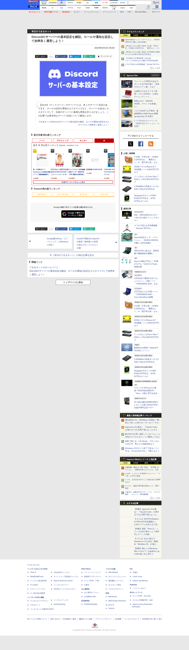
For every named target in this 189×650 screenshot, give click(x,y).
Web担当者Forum (36, 577)
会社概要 (118, 619)
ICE (131, 569)
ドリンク (83, 194)
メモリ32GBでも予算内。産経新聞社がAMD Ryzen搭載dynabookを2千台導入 (146, 113)
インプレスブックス (61, 600)
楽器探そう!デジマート (92, 577)
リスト (51, 56)
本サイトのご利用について (37, 619)
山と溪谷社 (85, 589)
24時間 (135, 35)
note (90, 56)
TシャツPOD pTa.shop (142, 596)
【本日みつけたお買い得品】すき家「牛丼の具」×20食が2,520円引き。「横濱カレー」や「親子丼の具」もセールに (142, 48)
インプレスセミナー (61, 585)
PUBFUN (133, 585)
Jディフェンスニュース (117, 577)
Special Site (132, 75)
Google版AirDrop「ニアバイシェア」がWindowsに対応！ (57, 241)
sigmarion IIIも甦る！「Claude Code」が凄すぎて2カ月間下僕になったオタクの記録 (142, 430)
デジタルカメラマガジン (39, 601)
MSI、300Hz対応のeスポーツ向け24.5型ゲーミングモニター (146, 218)
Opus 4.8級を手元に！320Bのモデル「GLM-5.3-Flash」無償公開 (146, 264)
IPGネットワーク (136, 592)
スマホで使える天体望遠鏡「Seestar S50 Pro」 (143, 64)
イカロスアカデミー (115, 589)
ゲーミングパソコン (91, 12)
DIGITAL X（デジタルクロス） (65, 589)
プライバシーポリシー (103, 619)
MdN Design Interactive (117, 601)
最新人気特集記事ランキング (139, 415)
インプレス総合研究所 (38, 581)
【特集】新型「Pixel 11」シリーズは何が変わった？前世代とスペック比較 (146, 531)
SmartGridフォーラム (62, 572)
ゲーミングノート (109, 12)
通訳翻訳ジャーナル (115, 581)
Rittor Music (86, 569)
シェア (63, 56)
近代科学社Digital (90, 604)
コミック (104, 194)
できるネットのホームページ (43, 267)
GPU (122, 12)
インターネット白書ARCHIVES (42, 609)
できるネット (35, 605)
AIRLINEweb (113, 572)
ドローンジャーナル (37, 589)
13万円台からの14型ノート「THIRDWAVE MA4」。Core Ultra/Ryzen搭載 (146, 294)
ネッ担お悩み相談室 (37, 593)
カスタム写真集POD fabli (143, 600)
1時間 (125, 35)
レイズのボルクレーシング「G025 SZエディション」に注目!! (146, 123)
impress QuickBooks (140, 581)
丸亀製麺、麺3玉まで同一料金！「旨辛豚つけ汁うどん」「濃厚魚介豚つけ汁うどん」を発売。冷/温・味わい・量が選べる (142, 469)
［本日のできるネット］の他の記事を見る (73, 255)
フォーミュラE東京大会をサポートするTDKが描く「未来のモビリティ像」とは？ (146, 84)
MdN (107, 593)
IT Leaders (34, 585)
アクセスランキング (135, 31)
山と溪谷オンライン (91, 592)
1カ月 (156, 35)
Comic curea (137, 577)
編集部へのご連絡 (85, 619)
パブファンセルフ (139, 588)
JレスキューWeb (114, 585)
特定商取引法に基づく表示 (152, 619)
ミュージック (62, 194)
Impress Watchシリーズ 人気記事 (142, 459)
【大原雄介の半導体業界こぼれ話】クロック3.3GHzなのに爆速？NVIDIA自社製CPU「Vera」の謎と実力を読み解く (141, 60)
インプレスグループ (131, 619)
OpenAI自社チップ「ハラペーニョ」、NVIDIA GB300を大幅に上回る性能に (146, 240)
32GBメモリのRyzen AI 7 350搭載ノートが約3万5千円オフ (146, 169)
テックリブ (110, 605)
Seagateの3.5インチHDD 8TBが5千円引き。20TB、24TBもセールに (145, 198)
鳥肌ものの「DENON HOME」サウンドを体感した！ (145, 104)
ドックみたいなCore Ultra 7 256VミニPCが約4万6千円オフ (146, 179)
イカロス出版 (111, 569)
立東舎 (86, 585)
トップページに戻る (73, 282)
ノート (42, 140)
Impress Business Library (63, 581)
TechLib (111, 608)
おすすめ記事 (132, 503)
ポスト (43, 56)
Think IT (33, 572)
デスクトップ (62, 140)
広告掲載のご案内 (69, 619)
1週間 (146, 35)
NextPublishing (59, 604)
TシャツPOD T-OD (91, 581)
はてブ (77, 56)
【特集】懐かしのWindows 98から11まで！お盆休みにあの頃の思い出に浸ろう (147, 551)
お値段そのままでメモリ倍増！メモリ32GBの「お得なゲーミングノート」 (146, 94)
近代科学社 (85, 601)
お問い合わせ (55, 619)
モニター (77, 12)
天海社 (135, 572)
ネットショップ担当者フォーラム (66, 577)
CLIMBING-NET (90, 597)
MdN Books (112, 597)
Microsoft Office (141, 12)
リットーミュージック (92, 572)
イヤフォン (42, 194)
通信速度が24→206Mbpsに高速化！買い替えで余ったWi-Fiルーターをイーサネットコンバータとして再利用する (143, 423)
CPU (129, 12)
